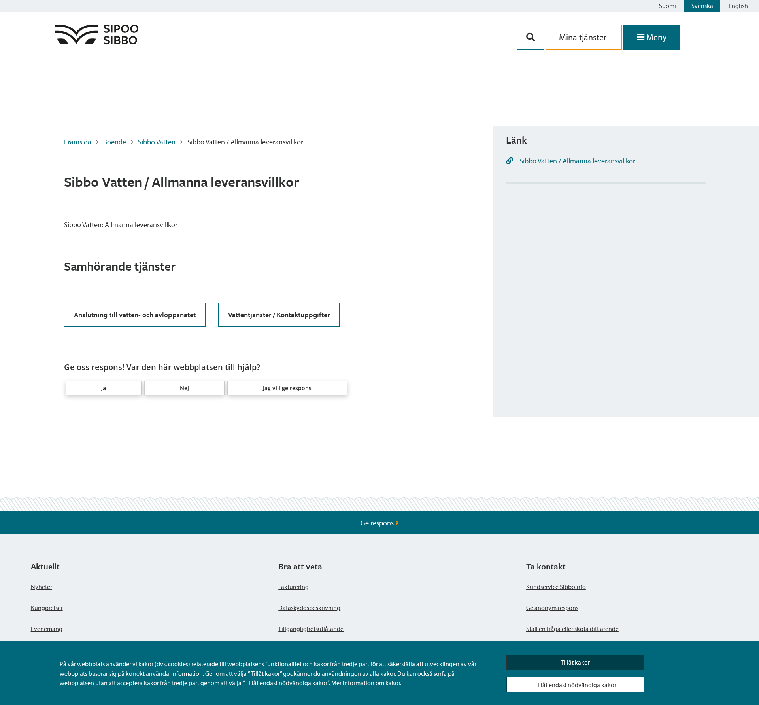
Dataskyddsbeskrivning (309, 608)
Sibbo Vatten (157, 141)
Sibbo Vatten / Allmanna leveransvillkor (577, 160)
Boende (114, 141)
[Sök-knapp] (530, 37)
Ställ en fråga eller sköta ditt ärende (572, 629)
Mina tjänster (583, 37)
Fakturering (293, 587)
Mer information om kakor (365, 683)
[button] (104, 388)
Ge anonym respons (552, 608)
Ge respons (378, 522)
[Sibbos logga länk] (96, 41)
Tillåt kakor (575, 662)
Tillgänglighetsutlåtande (311, 629)
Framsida (77, 141)
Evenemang (46, 629)
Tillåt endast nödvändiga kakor (575, 685)
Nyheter (41, 587)
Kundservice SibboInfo (556, 587)
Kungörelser (47, 608)
